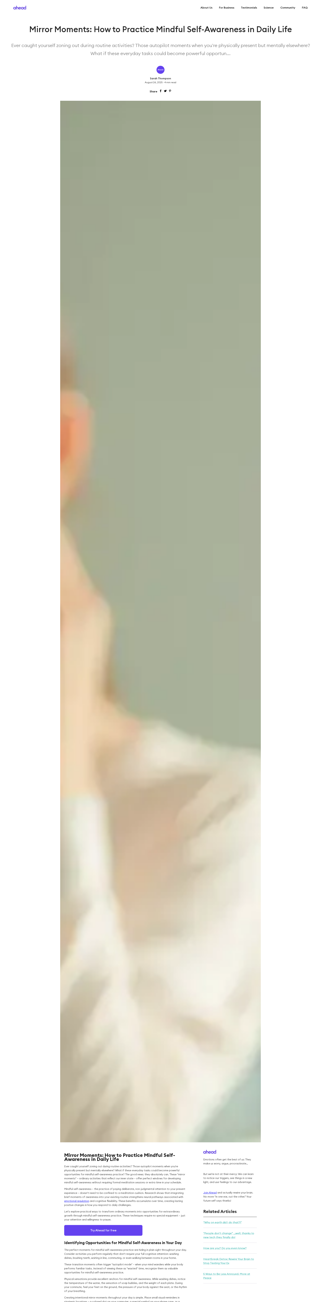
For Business (226, 7)
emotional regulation (76, 1201)
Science (269, 7)
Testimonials (249, 7)
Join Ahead (210, 1192)
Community (287, 7)
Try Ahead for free (103, 1230)
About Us (206, 7)
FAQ (305, 7)
